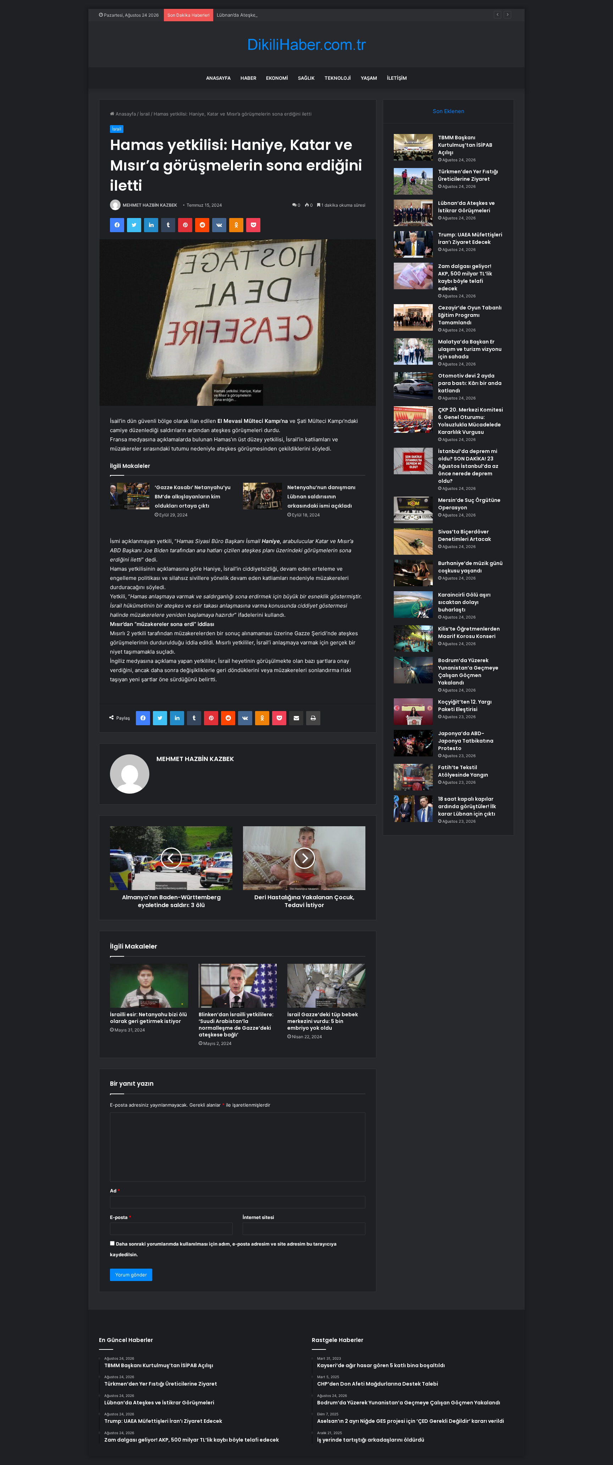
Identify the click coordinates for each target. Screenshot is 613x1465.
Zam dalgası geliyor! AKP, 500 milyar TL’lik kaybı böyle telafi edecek (465, 277)
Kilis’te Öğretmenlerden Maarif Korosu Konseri (469, 632)
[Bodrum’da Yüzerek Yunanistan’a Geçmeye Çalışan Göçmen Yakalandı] (413, 670)
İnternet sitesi (258, 1217)
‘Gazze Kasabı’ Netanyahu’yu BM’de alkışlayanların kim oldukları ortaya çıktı (193, 496)
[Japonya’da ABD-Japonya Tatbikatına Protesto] (413, 743)
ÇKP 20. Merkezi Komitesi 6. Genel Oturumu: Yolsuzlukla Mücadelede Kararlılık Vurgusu (470, 421)
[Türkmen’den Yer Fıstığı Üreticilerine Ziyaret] (413, 181)
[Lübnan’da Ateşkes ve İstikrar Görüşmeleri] (413, 213)
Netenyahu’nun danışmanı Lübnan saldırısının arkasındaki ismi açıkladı (321, 496)
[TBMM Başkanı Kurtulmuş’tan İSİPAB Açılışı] (413, 147)
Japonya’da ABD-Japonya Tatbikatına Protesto (465, 741)
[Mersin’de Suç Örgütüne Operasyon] (413, 510)
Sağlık (306, 78)
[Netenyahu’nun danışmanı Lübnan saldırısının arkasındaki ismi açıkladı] (262, 496)
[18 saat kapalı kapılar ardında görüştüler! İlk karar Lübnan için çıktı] (413, 808)
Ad (115, 1190)
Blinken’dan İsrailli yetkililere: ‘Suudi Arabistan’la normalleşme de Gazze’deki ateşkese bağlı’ (236, 1024)
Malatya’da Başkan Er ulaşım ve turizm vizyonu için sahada (470, 349)
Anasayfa (218, 78)
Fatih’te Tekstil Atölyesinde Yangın (463, 771)
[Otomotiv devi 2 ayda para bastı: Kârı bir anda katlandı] (413, 385)
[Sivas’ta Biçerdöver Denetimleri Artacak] (413, 541)
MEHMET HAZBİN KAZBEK (150, 205)
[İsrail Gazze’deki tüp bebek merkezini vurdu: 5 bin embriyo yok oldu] (326, 986)
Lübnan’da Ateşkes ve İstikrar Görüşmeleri (263, 15)
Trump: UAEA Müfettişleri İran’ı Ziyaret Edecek (470, 238)
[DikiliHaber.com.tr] (306, 44)
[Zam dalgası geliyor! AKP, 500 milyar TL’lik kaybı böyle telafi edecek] (413, 276)
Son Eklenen (448, 111)
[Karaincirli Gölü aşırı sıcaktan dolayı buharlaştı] (413, 604)
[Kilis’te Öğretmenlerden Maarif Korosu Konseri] (413, 638)
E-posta (120, 1217)
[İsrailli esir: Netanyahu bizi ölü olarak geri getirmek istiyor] (149, 986)
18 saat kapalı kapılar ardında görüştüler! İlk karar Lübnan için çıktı (467, 806)
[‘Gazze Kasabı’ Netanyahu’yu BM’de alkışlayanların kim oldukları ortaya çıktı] (129, 496)
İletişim (397, 78)
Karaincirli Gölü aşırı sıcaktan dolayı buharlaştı (464, 602)
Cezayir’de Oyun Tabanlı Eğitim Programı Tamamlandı (470, 315)
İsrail (145, 114)
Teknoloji (338, 78)
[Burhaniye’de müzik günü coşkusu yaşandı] (413, 573)
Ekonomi (277, 78)
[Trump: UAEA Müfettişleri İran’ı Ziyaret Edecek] (413, 244)
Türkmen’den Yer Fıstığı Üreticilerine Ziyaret (468, 175)
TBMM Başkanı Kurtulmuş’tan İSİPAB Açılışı (465, 145)
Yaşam (369, 78)
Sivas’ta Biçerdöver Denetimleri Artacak (464, 535)
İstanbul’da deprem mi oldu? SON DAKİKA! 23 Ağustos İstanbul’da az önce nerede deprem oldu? (468, 466)
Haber (248, 78)
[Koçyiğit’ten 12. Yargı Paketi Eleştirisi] (413, 711)
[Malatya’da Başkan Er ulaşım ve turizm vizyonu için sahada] (413, 351)
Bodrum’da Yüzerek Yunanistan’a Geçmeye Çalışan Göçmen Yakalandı (468, 671)
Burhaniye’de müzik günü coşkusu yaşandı (470, 567)
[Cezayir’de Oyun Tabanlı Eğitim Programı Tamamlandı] (413, 317)
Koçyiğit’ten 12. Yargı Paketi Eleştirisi (465, 705)
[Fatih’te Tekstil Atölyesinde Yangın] (413, 777)
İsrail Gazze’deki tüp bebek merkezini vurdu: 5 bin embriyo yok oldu (322, 1021)
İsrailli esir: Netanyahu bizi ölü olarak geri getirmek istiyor (148, 1018)
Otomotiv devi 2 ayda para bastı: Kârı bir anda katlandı (470, 383)
